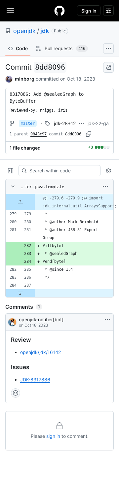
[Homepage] (59, 10)
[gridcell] (59, 202)
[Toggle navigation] (10, 10)
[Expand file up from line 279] (20, 202)
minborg (24, 79)
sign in (53, 436)
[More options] (105, 186)
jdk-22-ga (98, 123)
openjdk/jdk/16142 (40, 352)
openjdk (24, 30)
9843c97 (38, 134)
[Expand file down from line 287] (20, 293)
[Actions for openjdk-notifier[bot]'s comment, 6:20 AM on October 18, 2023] (107, 319)
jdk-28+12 (65, 123)
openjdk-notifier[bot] (41, 319)
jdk (44, 30)
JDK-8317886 (35, 379)
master (28, 123)
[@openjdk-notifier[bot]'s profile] (12, 322)
